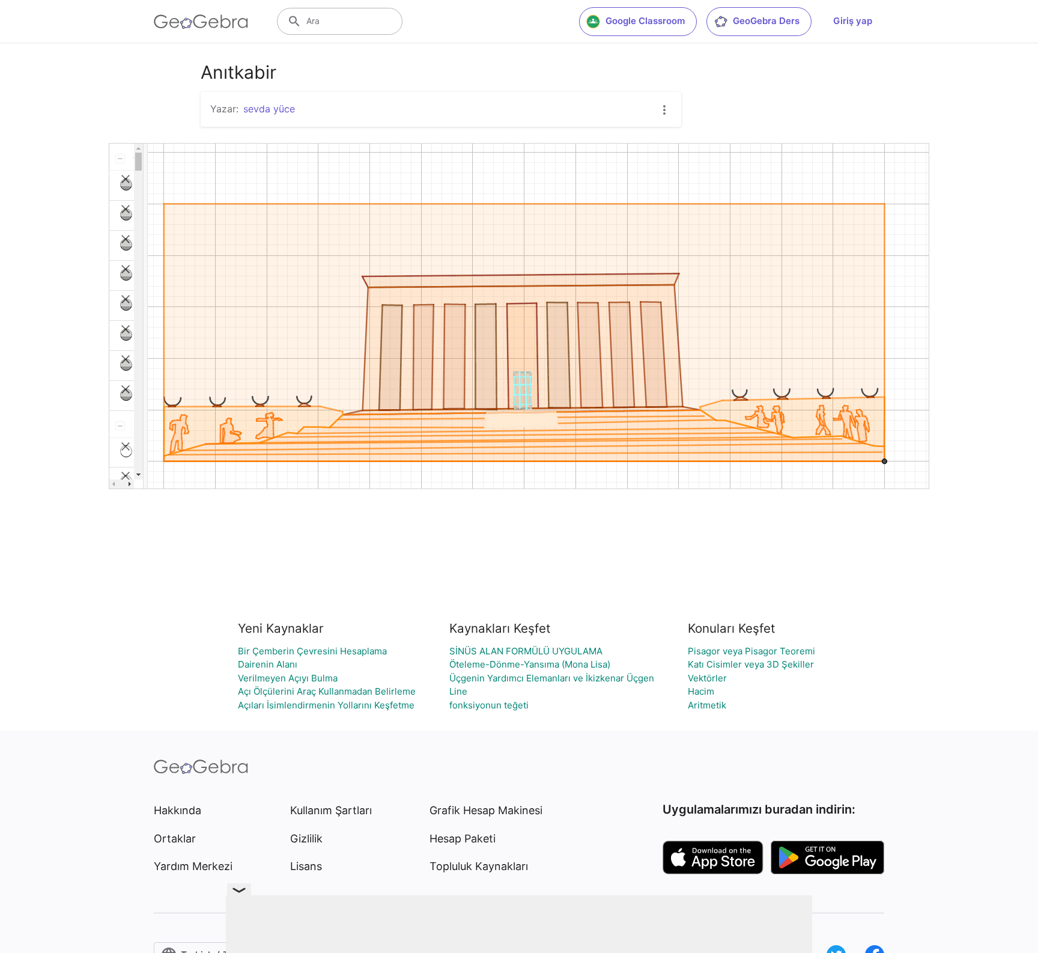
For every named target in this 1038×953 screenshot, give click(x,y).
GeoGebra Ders (766, 20)
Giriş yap (852, 20)
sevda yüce (269, 109)
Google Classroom (645, 20)
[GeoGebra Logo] (201, 21)
